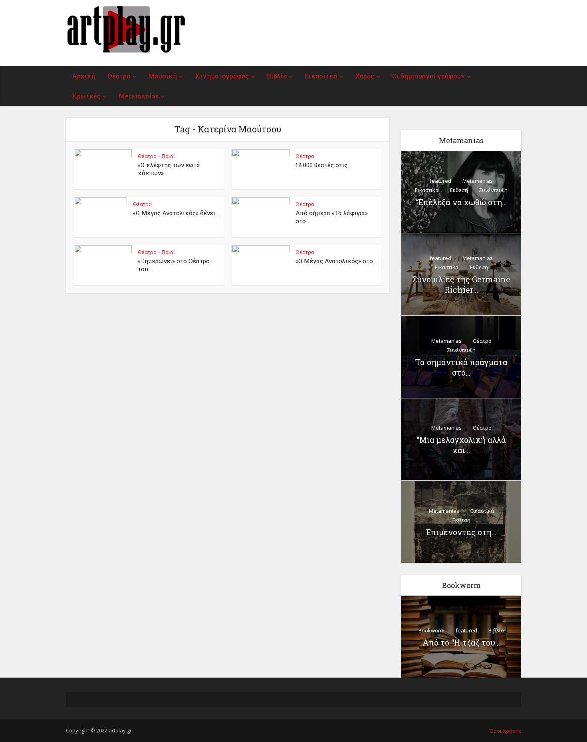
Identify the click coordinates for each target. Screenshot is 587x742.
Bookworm (431, 630)
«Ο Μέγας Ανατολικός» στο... (336, 261)
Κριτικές (86, 96)
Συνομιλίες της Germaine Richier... (461, 284)
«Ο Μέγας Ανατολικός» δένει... (176, 213)
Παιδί (168, 156)
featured (440, 180)
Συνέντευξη (493, 190)
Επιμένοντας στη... (461, 532)
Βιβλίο (277, 76)
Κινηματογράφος (222, 76)
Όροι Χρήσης (505, 730)
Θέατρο (118, 76)
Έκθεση (459, 190)
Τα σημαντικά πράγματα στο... (461, 367)
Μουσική (162, 76)
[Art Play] (126, 29)
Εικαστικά (321, 76)
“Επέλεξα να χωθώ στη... (461, 202)
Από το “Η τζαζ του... (461, 642)
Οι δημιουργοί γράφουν (428, 76)
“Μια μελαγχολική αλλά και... (461, 444)
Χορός (364, 76)
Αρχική (83, 76)
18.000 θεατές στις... (323, 165)
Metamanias (139, 96)
